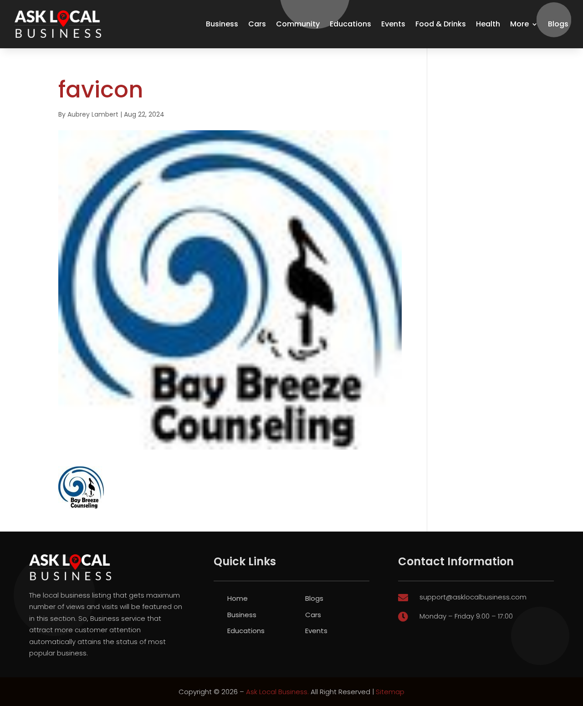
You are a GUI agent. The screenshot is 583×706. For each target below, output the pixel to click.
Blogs (558, 24)
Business (222, 24)
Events (393, 24)
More (519, 24)
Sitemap (390, 691)
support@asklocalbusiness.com (473, 597)
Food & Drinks (440, 24)
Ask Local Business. (277, 691)
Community (298, 24)
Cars (257, 24)
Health (488, 24)
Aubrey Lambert (92, 114)
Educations (350, 24)
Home (237, 598)
